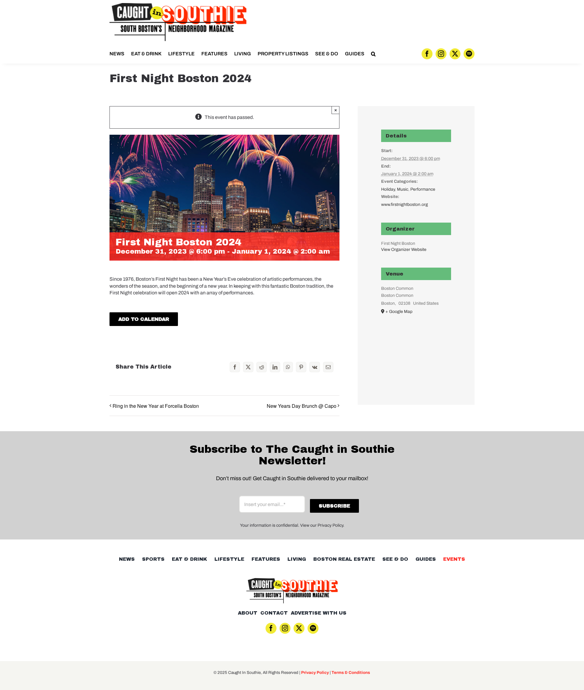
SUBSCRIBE (292, 376)
